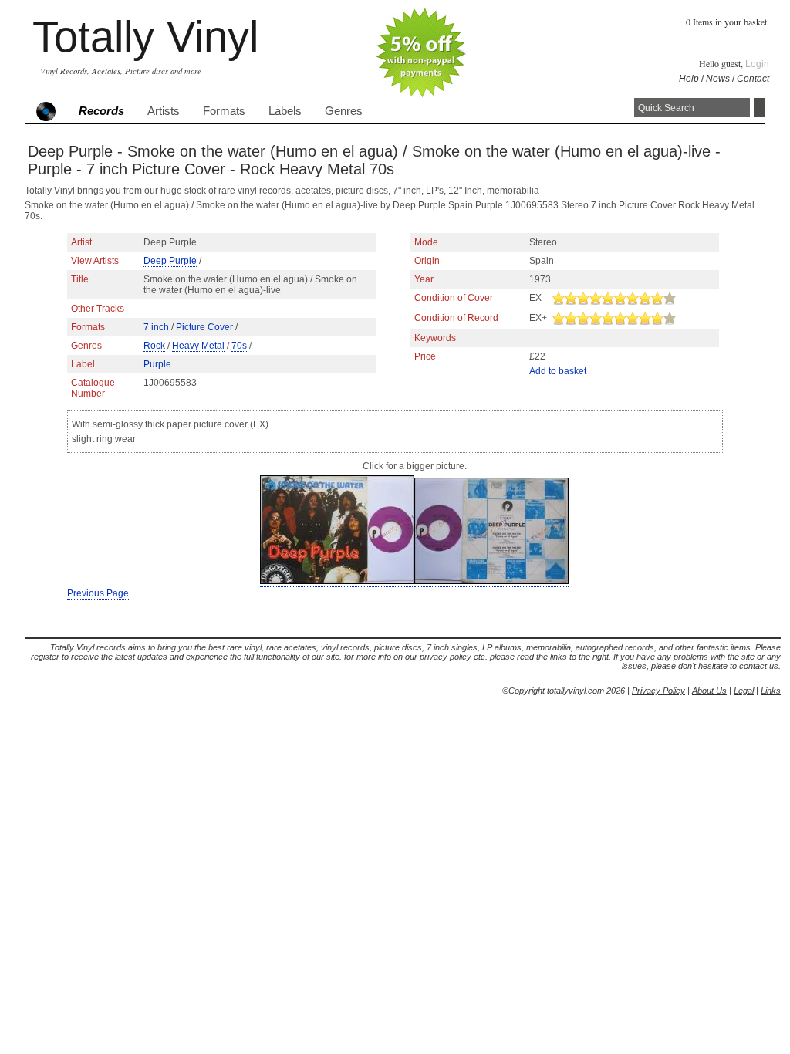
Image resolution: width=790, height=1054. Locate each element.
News (718, 78)
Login (757, 64)
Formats (224, 111)
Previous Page (98, 593)
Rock (154, 345)
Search (759, 107)
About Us (709, 690)
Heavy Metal (198, 345)
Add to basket (557, 371)
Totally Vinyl (145, 36)
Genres (344, 111)
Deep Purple (170, 260)
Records (101, 111)
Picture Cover (204, 327)
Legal (744, 690)
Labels (285, 111)
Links (771, 690)
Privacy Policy (658, 690)
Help (689, 78)
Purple (157, 364)
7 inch (156, 327)
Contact (753, 78)
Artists (163, 111)
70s (239, 345)
